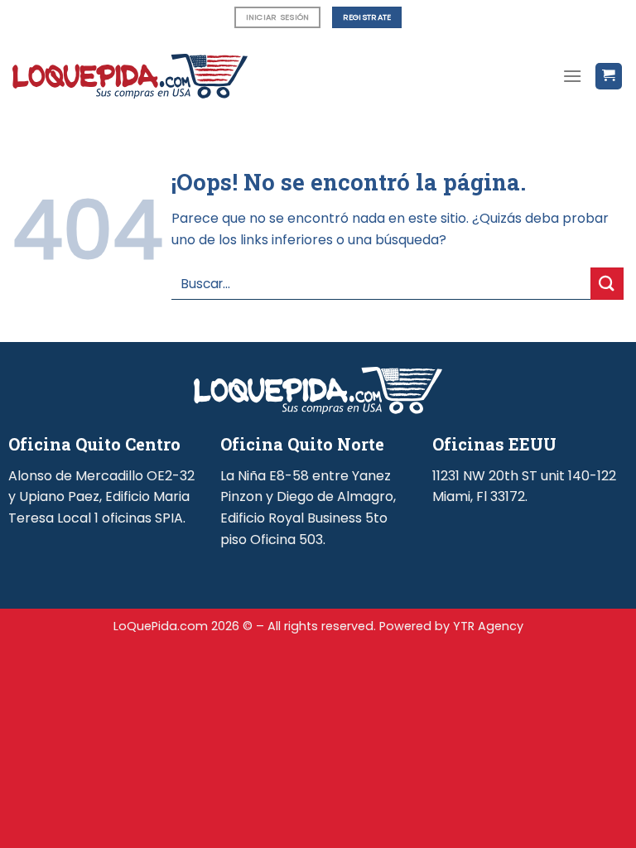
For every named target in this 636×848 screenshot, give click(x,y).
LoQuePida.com (160, 626)
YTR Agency (488, 626)
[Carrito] (609, 76)
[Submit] (607, 283)
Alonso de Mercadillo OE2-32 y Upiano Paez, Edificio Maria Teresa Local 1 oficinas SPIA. (101, 497)
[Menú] (572, 75)
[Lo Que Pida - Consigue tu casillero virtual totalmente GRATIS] (130, 76)
